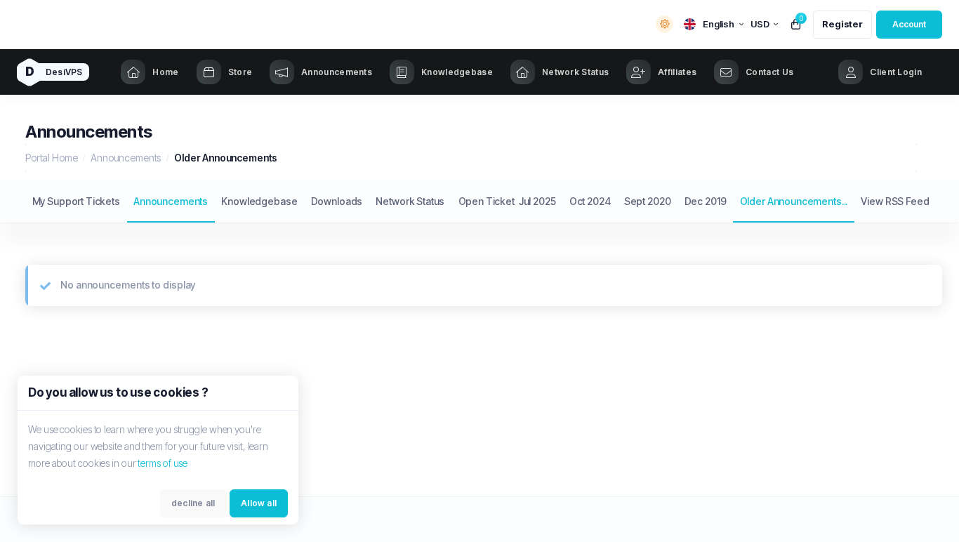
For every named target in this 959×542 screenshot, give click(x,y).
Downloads (337, 201)
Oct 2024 (590, 201)
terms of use (162, 463)
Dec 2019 (705, 201)
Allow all (259, 503)
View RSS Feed (895, 201)
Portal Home (51, 158)
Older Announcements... (794, 201)
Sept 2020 (647, 201)
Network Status (410, 201)
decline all (193, 503)
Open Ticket (486, 201)
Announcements (126, 158)
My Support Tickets (76, 201)
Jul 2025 (537, 201)
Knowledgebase (259, 201)
